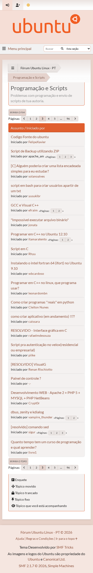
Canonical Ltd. (54, 559)
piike (31, 355)
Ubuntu (34, 559)
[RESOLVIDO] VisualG (28, 364)
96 (68, 118)
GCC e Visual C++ (25, 205)
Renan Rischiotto (40, 369)
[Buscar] (62, 48)
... (61, 118)
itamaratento (37, 239)
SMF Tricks (64, 547)
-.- (29, 383)
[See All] (12, 68)
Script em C (19, 248)
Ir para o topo (18, 461)
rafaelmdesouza (39, 335)
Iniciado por (35, 128)
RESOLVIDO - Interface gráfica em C (39, 330)
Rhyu (32, 254)
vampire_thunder (40, 417)
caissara (34, 321)
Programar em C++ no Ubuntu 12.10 (39, 234)
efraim (33, 210)
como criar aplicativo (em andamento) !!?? (43, 316)
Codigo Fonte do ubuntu (30, 137)
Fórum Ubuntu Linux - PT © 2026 (46, 532)
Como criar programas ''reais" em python (42, 302)
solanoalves (36, 176)
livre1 (32, 452)
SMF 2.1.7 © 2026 (32, 566)
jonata (32, 225)
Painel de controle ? (26, 378)
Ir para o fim (17, 112)
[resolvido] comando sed (30, 427)
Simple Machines (61, 566)
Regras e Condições (39, 538)
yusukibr (34, 196)
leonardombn (37, 293)
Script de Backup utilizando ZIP (35, 151)
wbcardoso (36, 273)
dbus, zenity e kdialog (27, 412)
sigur (31, 432)
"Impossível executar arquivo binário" (40, 220)
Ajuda (20, 538)
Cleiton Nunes (38, 307)
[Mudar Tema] (28, 5)
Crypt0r (34, 403)
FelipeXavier (37, 142)
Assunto (17, 128)
